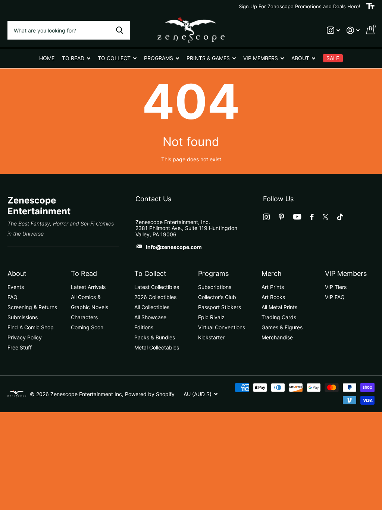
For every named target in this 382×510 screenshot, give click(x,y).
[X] (325, 217)
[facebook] (312, 217)
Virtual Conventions (221, 327)
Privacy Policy (24, 337)
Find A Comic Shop (30, 327)
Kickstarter (211, 337)
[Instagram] (266, 217)
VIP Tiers (336, 287)
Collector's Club (217, 297)
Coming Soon (87, 327)
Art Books (273, 297)
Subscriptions (214, 287)
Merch (272, 273)
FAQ (12, 297)
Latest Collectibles (156, 287)
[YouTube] (297, 217)
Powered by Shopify (150, 394)
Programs (213, 273)
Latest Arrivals (88, 287)
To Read (84, 273)
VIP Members (346, 273)
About (16, 273)
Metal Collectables (156, 347)
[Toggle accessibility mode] (370, 6)
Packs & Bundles (154, 337)
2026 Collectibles (155, 297)
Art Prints (273, 287)
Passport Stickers (219, 307)
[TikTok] (340, 217)
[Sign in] (353, 30)
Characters (84, 317)
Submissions (22, 317)
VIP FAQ (335, 297)
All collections (76, 58)
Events (15, 287)
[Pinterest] (281, 217)
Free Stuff (19, 347)
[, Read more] (333, 30)
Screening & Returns (32, 307)
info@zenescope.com (174, 247)
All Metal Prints (279, 307)
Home (46, 58)
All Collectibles (151, 307)
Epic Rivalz (211, 317)
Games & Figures (282, 327)
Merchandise (277, 337)
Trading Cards (279, 317)
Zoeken (119, 30)
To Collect (150, 273)
